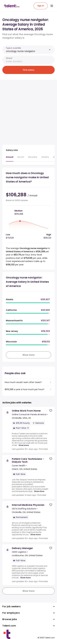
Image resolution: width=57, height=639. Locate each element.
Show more (24, 445)
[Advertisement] (28, 110)
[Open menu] (51, 6)
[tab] (9, 158)
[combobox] (27, 51)
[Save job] (50, 410)
